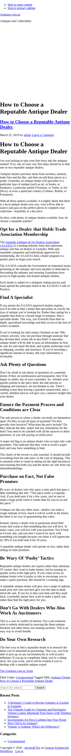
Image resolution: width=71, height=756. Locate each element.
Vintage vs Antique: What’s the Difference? (33, 726)
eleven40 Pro (32, 747)
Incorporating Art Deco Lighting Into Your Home (37, 719)
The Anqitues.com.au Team (16, 671)
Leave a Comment (43, 135)
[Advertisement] (35, 61)
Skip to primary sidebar (21, 8)
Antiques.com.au (10, 14)
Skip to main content (20, 4)
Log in (19, 751)
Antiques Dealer (60, 677)
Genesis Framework (57, 747)
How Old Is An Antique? (23, 723)
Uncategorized (24, 677)
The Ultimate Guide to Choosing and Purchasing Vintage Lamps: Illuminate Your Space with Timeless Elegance (39, 713)
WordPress (6, 751)
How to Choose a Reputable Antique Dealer (26, 680)
